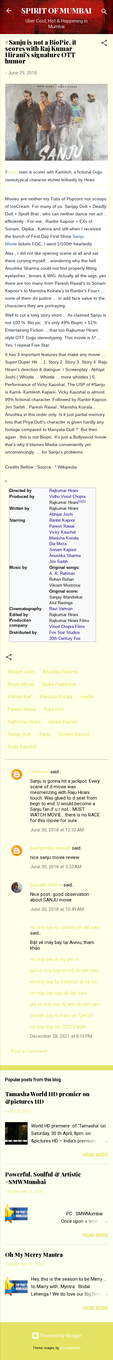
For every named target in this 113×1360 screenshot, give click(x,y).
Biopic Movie (21, 684)
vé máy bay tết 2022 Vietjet (58, 1027)
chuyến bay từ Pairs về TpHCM (61, 1015)
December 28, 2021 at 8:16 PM (61, 1036)
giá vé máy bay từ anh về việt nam (65, 1004)
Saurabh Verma (46, 885)
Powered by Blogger (60, 1335)
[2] (84, 501)
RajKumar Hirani (24, 722)
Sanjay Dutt (19, 734)
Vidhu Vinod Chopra (67, 496)
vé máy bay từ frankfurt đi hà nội (63, 982)
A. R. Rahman (62, 573)
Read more (95, 1155)
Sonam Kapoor (62, 550)
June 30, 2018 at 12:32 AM (57, 830)
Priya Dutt (54, 709)
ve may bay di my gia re (54, 959)
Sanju (12, 172)
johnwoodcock (70, 1348)
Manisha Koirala (63, 538)
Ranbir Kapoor (62, 520)
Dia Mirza (58, 544)
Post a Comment (29, 1051)
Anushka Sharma (65, 556)
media (87, 697)
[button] (104, 44)
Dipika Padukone (59, 684)
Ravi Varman (61, 609)
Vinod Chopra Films (67, 627)
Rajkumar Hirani (63, 491)
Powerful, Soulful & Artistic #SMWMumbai (43, 1178)
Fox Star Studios (64, 632)
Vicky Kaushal (62, 532)
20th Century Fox (65, 638)
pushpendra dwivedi (50, 848)
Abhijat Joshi (61, 514)
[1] (80, 501)
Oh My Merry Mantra (34, 1254)
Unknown (39, 772)
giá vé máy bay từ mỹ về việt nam (64, 970)
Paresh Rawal (61, 526)
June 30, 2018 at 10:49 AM (57, 909)
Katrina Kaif (20, 697)
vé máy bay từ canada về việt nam (65, 927)
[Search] (104, 12)
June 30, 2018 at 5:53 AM (55, 867)
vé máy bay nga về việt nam (58, 993)
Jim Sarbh (58, 562)
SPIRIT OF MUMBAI (56, 10)
